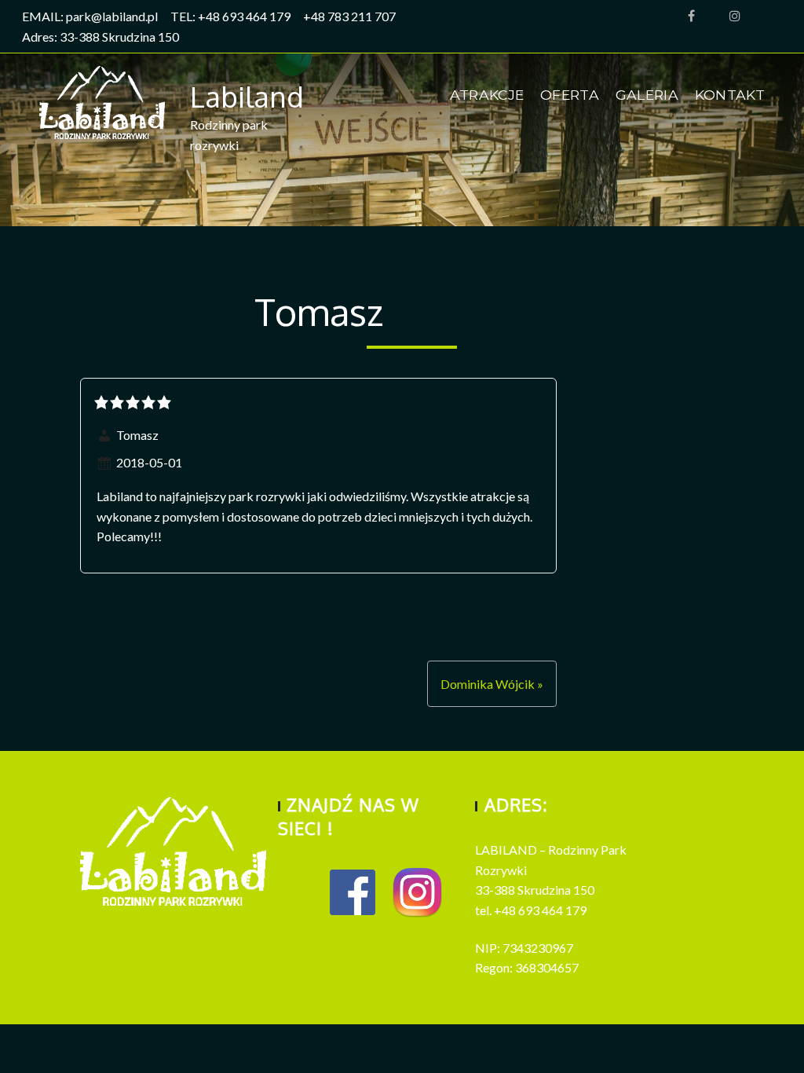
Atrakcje (487, 94)
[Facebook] (691, 16)
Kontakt (730, 94)
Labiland (247, 96)
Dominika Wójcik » (491, 683)
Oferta (569, 94)
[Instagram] (734, 16)
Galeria (647, 94)
